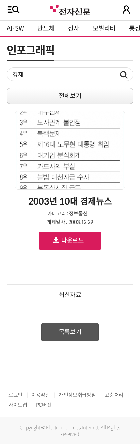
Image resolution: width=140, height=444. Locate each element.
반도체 (45, 28)
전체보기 (70, 96)
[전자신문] (70, 9)
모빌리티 (104, 28)
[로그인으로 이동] (126, 9)
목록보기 (70, 332)
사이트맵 (17, 405)
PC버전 (44, 405)
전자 (73, 28)
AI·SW (15, 28)
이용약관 (40, 395)
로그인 (15, 395)
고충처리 (114, 395)
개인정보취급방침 (77, 395)
